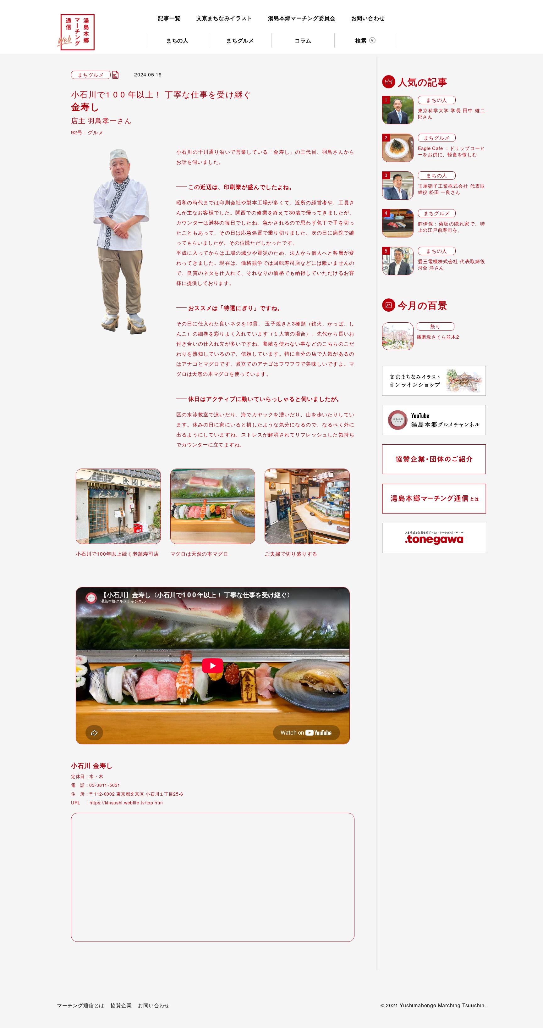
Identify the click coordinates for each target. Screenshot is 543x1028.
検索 (361, 40)
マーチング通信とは (80, 1005)
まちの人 (177, 40)
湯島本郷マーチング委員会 (301, 18)
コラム (303, 40)
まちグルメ (240, 40)
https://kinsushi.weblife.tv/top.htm (126, 802)
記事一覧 (169, 18)
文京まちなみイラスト (224, 18)
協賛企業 (121, 1005)
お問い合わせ (368, 18)
